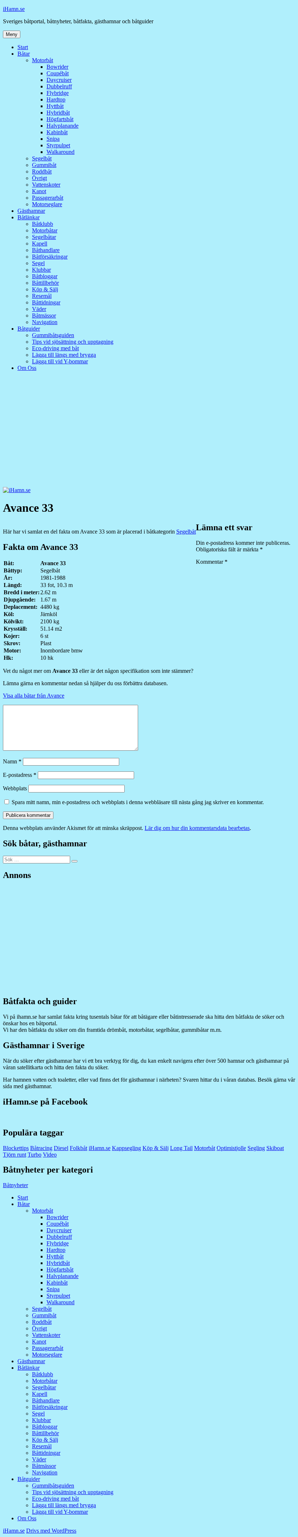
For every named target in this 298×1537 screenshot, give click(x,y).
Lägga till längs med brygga (64, 355)
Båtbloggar (44, 276)
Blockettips (16, 1148)
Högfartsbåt (60, 119)
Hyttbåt (55, 106)
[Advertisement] (149, 432)
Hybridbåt (58, 112)
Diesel (61, 1148)
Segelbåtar (44, 237)
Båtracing (41, 1148)
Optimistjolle (231, 1148)
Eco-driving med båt (55, 348)
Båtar (23, 54)
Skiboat (275, 1148)
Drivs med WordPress (51, 1531)
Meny (11, 34)
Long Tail (181, 1148)
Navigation (44, 322)
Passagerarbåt (47, 198)
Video (50, 1154)
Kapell (39, 243)
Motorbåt (42, 60)
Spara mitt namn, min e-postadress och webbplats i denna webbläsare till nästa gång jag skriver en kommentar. (138, 802)
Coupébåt (58, 73)
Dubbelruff (59, 86)
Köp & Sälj (45, 289)
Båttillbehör (45, 283)
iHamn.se (14, 9)
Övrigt (39, 178)
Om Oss (26, 368)
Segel (38, 263)
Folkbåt (78, 1148)
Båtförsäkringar (50, 256)
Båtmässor (44, 315)
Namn (12, 761)
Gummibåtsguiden (53, 335)
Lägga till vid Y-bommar (60, 361)
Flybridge (58, 93)
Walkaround (60, 152)
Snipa (53, 139)
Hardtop (56, 99)
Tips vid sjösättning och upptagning (72, 342)
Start (22, 47)
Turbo (34, 1154)
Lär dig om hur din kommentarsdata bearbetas (197, 828)
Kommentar (211, 562)
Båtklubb (42, 224)
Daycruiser (59, 80)
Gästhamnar (31, 211)
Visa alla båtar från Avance (33, 695)
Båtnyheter (15, 1185)
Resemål (42, 296)
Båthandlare (46, 250)
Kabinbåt (57, 132)
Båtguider (28, 329)
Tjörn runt (14, 1154)
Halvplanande (62, 126)
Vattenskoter (46, 184)
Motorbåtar (44, 230)
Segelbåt (42, 158)
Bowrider (57, 67)
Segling (256, 1148)
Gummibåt (44, 165)
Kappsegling (126, 1148)
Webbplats (15, 788)
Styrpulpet (58, 145)
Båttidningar (46, 302)
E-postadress (19, 775)
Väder (39, 309)
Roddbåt (42, 171)
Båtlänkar (28, 217)
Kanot (39, 191)
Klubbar (41, 270)
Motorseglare (47, 204)
